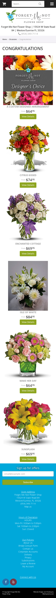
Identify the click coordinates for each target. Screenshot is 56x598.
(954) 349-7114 (29, 33)
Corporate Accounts (28, 551)
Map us (28, 506)
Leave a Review (28, 563)
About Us (28, 542)
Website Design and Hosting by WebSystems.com (43, 593)
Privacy (28, 557)
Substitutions (28, 560)
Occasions (13, 39)
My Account (28, 566)
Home (4, 39)
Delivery (28, 554)
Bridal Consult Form (28, 545)
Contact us (28, 548)
